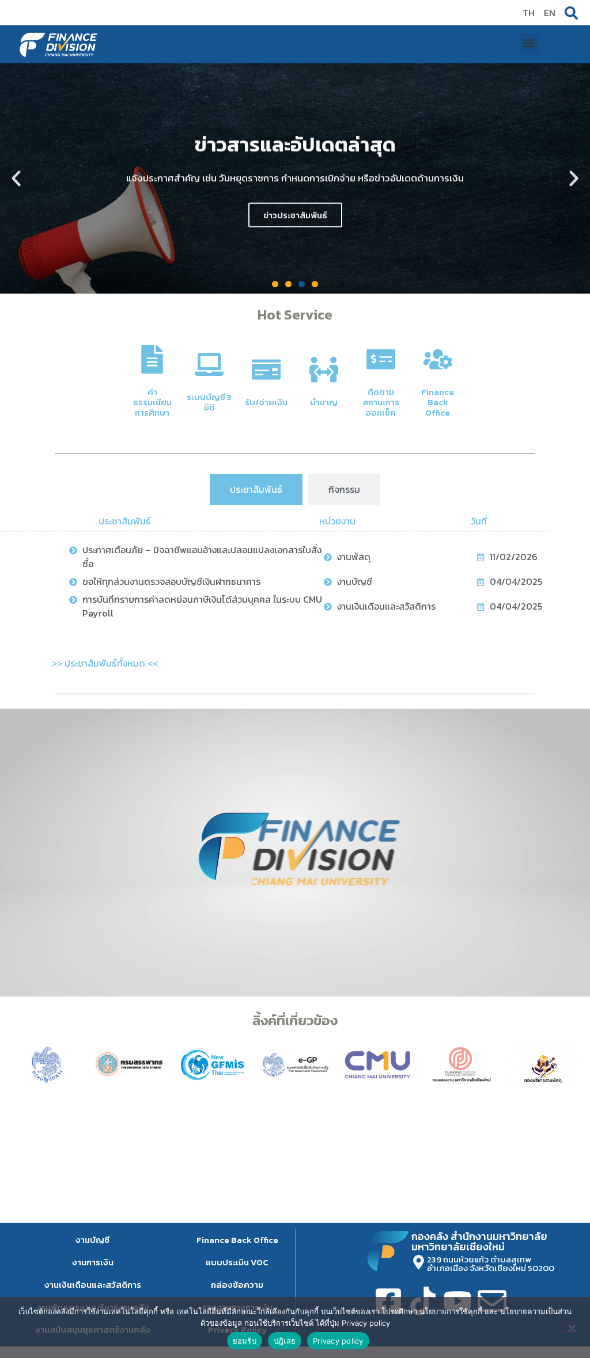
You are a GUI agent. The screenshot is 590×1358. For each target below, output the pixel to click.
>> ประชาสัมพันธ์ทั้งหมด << (105, 663)
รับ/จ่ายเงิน (266, 402)
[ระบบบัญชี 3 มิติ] (209, 364)
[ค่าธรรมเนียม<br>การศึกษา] (152, 359)
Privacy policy (338, 1340)
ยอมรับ (244, 1340)
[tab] (256, 489)
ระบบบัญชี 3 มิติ (209, 402)
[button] (529, 43)
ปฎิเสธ (285, 1340)
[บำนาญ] (323, 369)
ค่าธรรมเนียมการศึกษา (152, 402)
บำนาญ (324, 402)
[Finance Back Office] (437, 359)
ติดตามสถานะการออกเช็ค (380, 402)
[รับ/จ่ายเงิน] (266, 369)
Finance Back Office (437, 402)
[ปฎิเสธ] (571, 1327)
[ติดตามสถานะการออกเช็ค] (380, 359)
